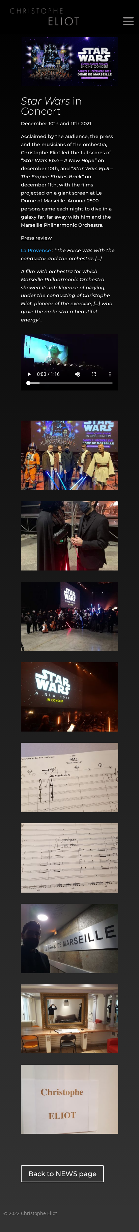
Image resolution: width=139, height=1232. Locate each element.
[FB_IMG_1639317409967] (69, 649)
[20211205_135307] (69, 891)
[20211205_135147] (69, 810)
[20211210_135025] (69, 1052)
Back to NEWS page (62, 1174)
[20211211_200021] (69, 971)
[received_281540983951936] (69, 569)
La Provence (36, 250)
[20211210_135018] (69, 1132)
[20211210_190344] (69, 730)
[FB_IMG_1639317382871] (69, 488)
